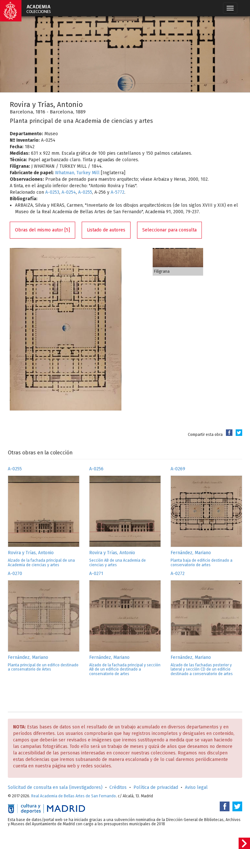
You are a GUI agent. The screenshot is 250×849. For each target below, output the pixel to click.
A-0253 (52, 192)
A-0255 (85, 192)
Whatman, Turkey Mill (77, 173)
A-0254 (69, 192)
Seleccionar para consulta (169, 230)
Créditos (118, 787)
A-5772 (117, 192)
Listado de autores (106, 230)
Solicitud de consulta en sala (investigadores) (55, 787)
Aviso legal (196, 787)
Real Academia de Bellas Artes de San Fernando (73, 796)
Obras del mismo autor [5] (42, 230)
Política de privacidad (155, 787)
